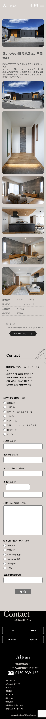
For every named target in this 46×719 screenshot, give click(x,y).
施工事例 (9, 691)
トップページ (10, 680)
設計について (10, 698)
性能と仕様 (9, 701)
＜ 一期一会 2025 (8, 324)
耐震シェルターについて (14, 709)
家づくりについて (12, 687)
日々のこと (9, 694)
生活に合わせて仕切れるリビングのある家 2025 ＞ (25, 327)
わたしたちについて (13, 684)
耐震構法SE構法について (14, 705)
